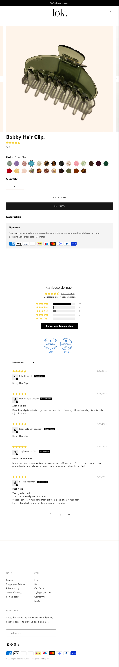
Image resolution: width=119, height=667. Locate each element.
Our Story (39, 588)
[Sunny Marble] (54, 171)
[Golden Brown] (84, 171)
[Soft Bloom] (24, 171)
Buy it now (59, 206)
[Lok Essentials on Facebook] (8, 645)
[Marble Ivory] (39, 163)
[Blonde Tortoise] (46, 163)
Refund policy (12, 596)
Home (37, 580)
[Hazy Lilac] (17, 163)
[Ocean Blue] (32, 163)
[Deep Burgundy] (61, 171)
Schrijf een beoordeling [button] (59, 326)
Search (9, 580)
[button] (13, 142)
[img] (19, 371)
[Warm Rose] (46, 171)
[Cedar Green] (106, 163)
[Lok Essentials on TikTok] (19, 645)
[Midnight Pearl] (61, 163)
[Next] (116, 79)
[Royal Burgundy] (98, 163)
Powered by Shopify (39, 658)
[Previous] (3, 79)
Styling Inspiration (42, 592)
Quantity (11, 179)
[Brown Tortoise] (54, 163)
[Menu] (8, 12)
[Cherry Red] (9, 171)
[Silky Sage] (9, 163)
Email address (15, 629)
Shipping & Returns (15, 584)
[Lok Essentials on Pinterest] (11, 645)
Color (9, 157)
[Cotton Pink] (76, 163)
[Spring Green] (84, 163)
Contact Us (39, 596)
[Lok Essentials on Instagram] (15, 645)
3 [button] (60, 514)
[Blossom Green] (32, 171)
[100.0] (50, 344)
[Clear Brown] (76, 171)
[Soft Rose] (24, 163)
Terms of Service (14, 592)
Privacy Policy (12, 588)
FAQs (37, 601)
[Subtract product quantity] (21, 185)
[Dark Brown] (91, 163)
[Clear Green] (69, 171)
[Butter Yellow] (17, 171)
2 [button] (55, 514)
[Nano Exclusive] (69, 163)
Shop (36, 584)
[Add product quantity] (9, 185)
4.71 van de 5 (68, 293)
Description (13, 217)
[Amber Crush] (39, 171)
